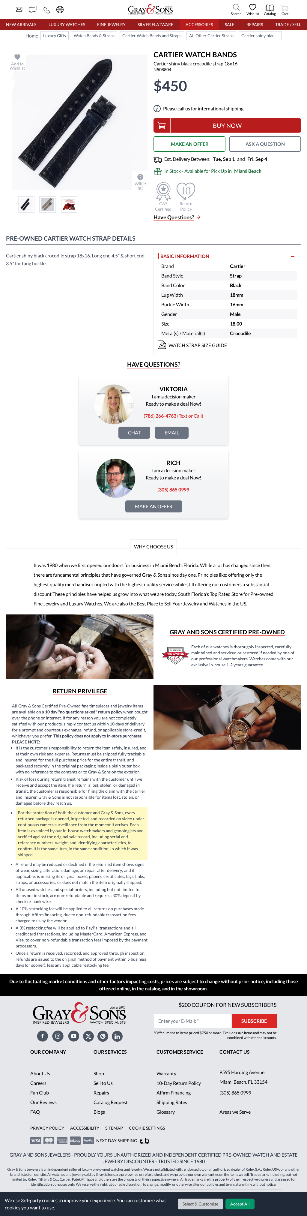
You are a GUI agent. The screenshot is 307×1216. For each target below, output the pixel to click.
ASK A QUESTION (265, 144)
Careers (38, 1083)
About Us (40, 1073)
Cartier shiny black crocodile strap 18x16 (261, 35)
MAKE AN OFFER (189, 144)
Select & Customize (200, 1203)
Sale (229, 24)
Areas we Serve (235, 1112)
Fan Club (39, 1092)
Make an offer (153, 506)
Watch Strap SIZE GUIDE (197, 345)
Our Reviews (43, 1102)
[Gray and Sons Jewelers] (150, 9)
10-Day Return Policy (178, 1083)
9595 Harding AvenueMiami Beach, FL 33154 (243, 1077)
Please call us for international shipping (203, 108)
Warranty (166, 1073)
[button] (26, 204)
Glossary (165, 1112)
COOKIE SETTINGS (147, 1127)
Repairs (254, 24)
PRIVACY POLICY (47, 1127)
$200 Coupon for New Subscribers (228, 1004)
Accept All (240, 1203)
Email (172, 432)
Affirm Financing (173, 1092)
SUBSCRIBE (254, 1021)
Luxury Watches (67, 24)
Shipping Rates (171, 1102)
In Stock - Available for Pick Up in (212, 171)
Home (31, 35)
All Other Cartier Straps (211, 35)
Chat (134, 432)
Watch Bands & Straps (94, 35)
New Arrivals (21, 24)
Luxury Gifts (54, 35)
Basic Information (184, 256)
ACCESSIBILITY (84, 1127)
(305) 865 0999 (235, 1092)
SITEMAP (114, 1127)
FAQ (35, 1112)
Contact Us (234, 1052)
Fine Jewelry (111, 24)
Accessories (199, 24)
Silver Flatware (155, 24)
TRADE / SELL (288, 24)
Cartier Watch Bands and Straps (151, 35)
